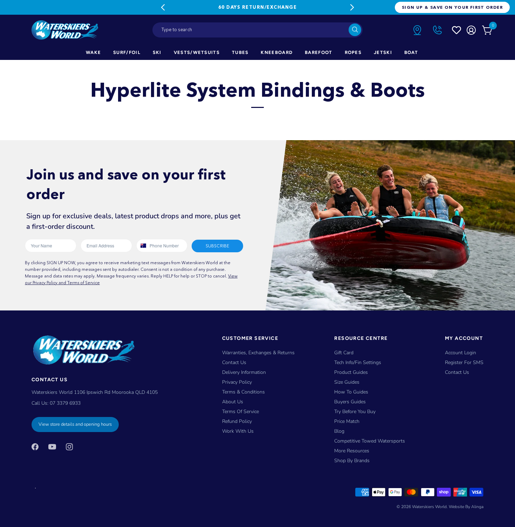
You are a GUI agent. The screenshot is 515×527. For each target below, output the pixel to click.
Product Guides (351, 372)
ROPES (353, 52)
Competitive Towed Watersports (369, 441)
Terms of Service (240, 411)
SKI (157, 52)
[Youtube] (52, 446)
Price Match (346, 421)
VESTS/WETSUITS (197, 52)
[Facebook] (35, 446)
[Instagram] (69, 446)
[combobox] (257, 29)
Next (352, 7)
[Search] (355, 29)
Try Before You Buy (355, 411)
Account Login (460, 352)
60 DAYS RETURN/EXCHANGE (257, 7)
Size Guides (346, 382)
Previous (163, 7)
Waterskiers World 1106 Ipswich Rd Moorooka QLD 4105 (95, 392)
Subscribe (217, 245)
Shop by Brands (352, 460)
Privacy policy (237, 382)
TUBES (240, 52)
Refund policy (237, 421)
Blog (339, 431)
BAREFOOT (318, 52)
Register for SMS (464, 362)
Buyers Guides (350, 401)
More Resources (351, 450)
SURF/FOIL (126, 52)
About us (232, 401)
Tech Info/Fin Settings (357, 362)
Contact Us (234, 362)
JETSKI (383, 52)
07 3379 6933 (65, 403)
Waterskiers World (429, 506)
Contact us (457, 372)
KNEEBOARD (277, 52)
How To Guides (351, 392)
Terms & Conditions (243, 392)
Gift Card (343, 352)
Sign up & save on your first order (452, 7)
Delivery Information (244, 372)
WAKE (93, 52)
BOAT (411, 52)
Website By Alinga (466, 506)
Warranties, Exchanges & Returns (258, 352)
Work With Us (238, 431)
